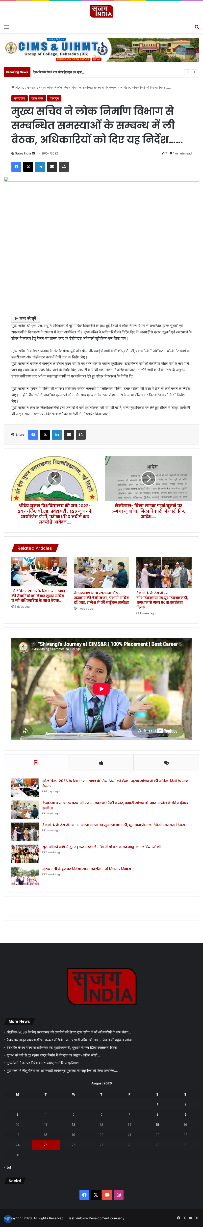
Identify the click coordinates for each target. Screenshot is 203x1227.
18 (45, 1135)
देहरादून (54, 98)
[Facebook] (16, 167)
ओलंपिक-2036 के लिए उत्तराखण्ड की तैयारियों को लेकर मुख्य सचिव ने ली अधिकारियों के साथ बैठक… (38, 596)
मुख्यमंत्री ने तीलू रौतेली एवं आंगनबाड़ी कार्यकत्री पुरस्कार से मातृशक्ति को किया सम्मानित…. (62, 1071)
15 (157, 1125)
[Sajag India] (101, 11)
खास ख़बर (37, 98)
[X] (28, 167)
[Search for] (196, 26)
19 (73, 1135)
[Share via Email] (52, 167)
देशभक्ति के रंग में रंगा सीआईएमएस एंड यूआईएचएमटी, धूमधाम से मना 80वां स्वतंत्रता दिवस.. (85, 72)
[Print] (64, 167)
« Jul (7, 1167)
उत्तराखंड (32, 87)
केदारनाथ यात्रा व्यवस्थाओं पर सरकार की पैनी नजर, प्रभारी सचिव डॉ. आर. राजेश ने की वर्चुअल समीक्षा (101, 598)
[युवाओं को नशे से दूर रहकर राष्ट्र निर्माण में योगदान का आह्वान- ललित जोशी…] (25, 854)
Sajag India (23, 153)
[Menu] (6, 26)
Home (19, 87)
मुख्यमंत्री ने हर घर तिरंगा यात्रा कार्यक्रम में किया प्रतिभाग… (88, 869)
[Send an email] (33, 153)
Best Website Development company (96, 1218)
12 (73, 1125)
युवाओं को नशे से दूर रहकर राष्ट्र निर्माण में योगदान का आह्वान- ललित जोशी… (102, 847)
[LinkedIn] (40, 167)
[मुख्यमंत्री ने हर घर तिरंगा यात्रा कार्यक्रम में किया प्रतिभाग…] (25, 876)
